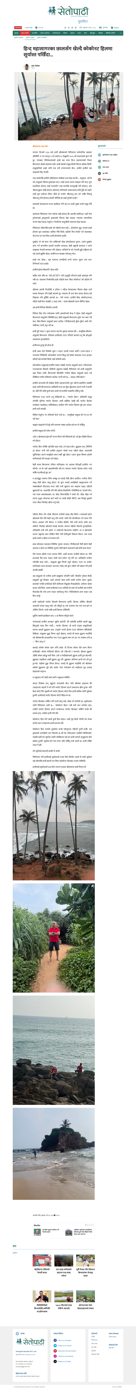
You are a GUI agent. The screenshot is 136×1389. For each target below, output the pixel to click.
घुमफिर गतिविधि (41, 37)
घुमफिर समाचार (18, 37)
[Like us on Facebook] (65, 28)
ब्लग (85, 33)
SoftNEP (119, 1387)
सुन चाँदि (93, 1347)
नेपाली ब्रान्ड (56, 33)
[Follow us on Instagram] (72, 28)
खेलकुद (92, 33)
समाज (72, 33)
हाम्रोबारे (93, 1351)
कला (79, 33)
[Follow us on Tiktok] (76, 28)
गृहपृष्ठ (93, 1336)
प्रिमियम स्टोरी (110, 33)
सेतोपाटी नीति (95, 1354)
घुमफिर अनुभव (30, 37)
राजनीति (34, 33)
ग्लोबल (100, 33)
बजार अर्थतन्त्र (44, 33)
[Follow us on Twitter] (69, 28)
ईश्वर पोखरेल (35, 65)
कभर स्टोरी (25, 33)
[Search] (120, 33)
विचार (65, 33)
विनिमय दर (94, 1340)
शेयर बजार (94, 1343)
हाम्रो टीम (111, 1348)
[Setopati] (30, 1342)
